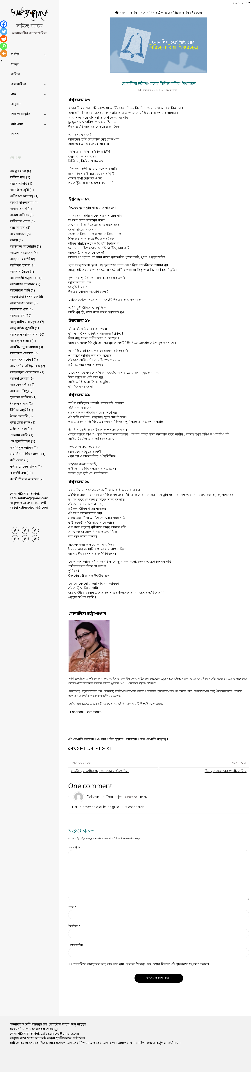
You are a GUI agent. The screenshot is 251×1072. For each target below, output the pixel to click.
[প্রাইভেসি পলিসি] (25, 538)
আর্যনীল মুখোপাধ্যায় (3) (26, 347)
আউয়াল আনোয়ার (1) (25, 246)
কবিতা (134, 13)
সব (124, 13)
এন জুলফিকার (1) (22, 441)
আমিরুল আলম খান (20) (27, 335)
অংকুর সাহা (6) (20, 171)
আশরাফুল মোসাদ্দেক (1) (27, 372)
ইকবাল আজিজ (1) (23, 397)
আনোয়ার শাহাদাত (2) (25, 284)
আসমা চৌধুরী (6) (21, 378)
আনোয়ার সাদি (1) (22, 290)
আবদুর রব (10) (20, 316)
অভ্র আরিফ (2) (20, 227)
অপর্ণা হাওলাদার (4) (23, 202)
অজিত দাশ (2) (20, 177)
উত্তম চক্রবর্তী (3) (21, 416)
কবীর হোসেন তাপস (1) (26, 467)
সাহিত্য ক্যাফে (29, 26)
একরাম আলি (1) (21, 435)
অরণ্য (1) (16, 240)
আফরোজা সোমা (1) (23, 303)
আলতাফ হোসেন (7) (23, 353)
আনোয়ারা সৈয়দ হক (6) (26, 297)
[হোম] (35, 538)
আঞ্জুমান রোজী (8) (22, 259)
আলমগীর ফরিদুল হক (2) (27, 366)
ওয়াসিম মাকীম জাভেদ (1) (27, 454)
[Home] (116, 13)
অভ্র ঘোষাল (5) (20, 234)
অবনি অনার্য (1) (21, 209)
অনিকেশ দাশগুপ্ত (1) (24, 196)
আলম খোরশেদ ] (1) (24, 360)
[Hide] (1, 60)
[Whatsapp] (3, 46)
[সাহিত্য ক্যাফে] (29, 15)
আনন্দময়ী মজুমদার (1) (25, 278)
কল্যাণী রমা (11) (21, 473)
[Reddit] (3, 38)
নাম (72, 907)
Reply (143, 797)
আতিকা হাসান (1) (22, 265)
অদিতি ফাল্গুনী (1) (22, 190)
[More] (3, 53)
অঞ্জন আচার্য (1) (21, 184)
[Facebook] (3, 24)
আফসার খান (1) (21, 309)
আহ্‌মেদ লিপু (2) (21, 391)
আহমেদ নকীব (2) (22, 385)
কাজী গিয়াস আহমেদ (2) (26, 479)
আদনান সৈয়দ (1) (22, 272)
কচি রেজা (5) (19, 460)
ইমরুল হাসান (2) (21, 404)
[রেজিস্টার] (35, 530)
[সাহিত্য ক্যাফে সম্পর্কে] (15, 538)
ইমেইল (74, 926)
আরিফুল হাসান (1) (23, 341)
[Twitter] (3, 31)
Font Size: (237, 3)
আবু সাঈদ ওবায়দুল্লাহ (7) (27, 322)
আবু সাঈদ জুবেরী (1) (24, 328)
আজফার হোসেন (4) (23, 253)
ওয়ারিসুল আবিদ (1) (23, 448)
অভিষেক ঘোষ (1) (22, 221)
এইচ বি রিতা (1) (21, 429)
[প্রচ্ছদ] (15, 530)
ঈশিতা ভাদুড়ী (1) (21, 410)
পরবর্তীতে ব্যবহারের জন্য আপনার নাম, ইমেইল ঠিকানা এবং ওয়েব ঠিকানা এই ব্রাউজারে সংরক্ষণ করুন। (141, 964)
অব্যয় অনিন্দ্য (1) (21, 215)
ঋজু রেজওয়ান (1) (22, 422)
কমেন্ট (74, 848)
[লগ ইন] (25, 530)
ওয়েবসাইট (76, 945)
